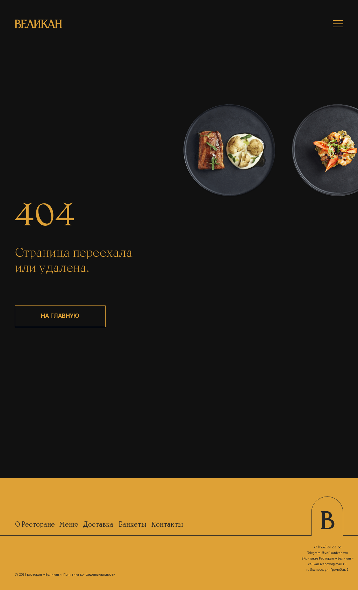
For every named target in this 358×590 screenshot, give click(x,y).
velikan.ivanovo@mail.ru (327, 564)
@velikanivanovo (334, 553)
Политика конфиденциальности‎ (89, 574)
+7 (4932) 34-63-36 (327, 547)
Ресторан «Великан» (336, 558)
